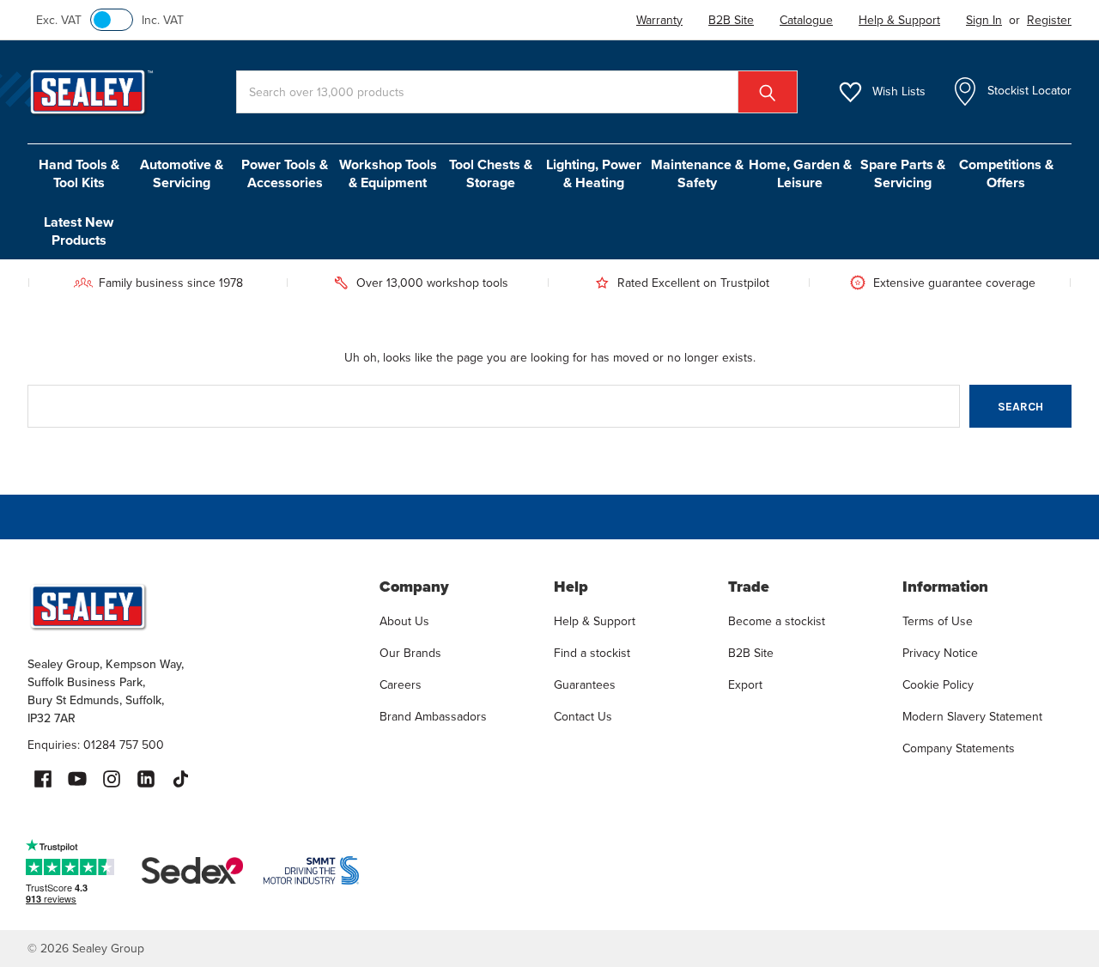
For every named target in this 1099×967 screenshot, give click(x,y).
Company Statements (958, 748)
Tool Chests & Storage (490, 173)
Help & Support (594, 621)
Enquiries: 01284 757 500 (95, 745)
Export (745, 685)
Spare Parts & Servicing (902, 173)
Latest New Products (78, 231)
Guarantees (585, 685)
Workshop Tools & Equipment (388, 173)
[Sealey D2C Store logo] (192, 606)
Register (1049, 20)
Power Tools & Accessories (284, 173)
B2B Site (751, 653)
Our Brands (410, 653)
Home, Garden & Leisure (800, 173)
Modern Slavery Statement (972, 717)
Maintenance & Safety (697, 173)
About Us (404, 621)
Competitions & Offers (1006, 173)
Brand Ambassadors (433, 717)
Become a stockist (776, 621)
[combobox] (517, 91)
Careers (400, 685)
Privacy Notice (940, 653)
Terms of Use (937, 621)
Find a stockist (592, 653)
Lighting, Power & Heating (593, 173)
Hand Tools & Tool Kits (79, 173)
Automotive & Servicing (181, 173)
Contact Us (583, 717)
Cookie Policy (938, 685)
